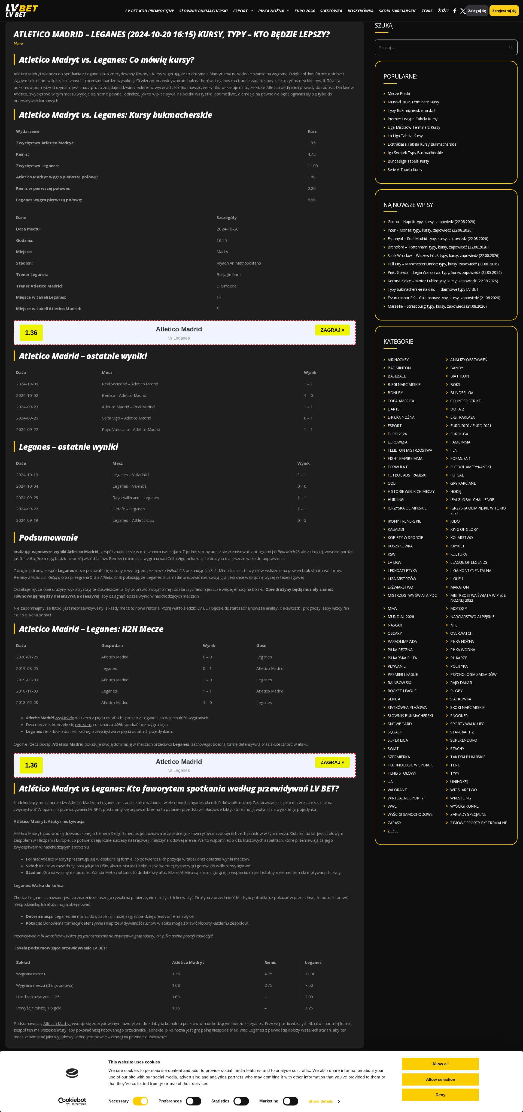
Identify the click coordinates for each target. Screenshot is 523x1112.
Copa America (401, 400)
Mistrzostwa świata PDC (412, 595)
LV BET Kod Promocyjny (149, 10)
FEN (453, 450)
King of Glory (464, 529)
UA (390, 781)
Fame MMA (460, 442)
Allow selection (440, 1079)
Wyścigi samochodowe (410, 814)
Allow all (440, 1064)
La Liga (394, 562)
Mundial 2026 (401, 616)
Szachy (457, 748)
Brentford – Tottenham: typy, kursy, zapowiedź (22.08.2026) (438, 247)
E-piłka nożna (401, 417)
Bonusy (395, 392)
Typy (454, 773)
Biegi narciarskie (404, 384)
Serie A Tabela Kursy (405, 169)
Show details (320, 1101)
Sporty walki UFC (467, 723)
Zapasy (394, 822)
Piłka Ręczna (400, 649)
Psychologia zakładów (473, 674)
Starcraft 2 (462, 732)
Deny (440, 1094)
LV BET (15, 14)
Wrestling (460, 798)
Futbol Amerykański (470, 466)
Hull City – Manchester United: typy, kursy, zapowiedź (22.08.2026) (443, 263)
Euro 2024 (304, 10)
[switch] (193, 1101)
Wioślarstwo (463, 789)
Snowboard (400, 723)
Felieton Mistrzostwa (410, 450)
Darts (394, 409)
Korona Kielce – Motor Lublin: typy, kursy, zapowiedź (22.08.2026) (443, 280)
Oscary (395, 633)
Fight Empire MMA (405, 458)
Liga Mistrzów (402, 578)
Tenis (427, 10)
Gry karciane (463, 483)
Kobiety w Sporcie (405, 537)
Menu (18, 43)
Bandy (456, 367)
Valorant (397, 789)
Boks (455, 384)
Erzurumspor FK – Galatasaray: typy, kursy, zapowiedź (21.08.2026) (444, 297)
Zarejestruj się (504, 10)
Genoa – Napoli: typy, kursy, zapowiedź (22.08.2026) (431, 221)
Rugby (456, 690)
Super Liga (398, 740)
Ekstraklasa (462, 417)
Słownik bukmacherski (203, 10)
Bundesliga (461, 392)
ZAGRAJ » (332, 330)
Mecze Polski (399, 93)
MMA (392, 608)
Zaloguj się (477, 10)
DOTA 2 (457, 409)
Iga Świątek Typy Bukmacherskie (415, 152)
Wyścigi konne (464, 806)
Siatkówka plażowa (407, 707)
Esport (240, 10)
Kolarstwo (461, 537)
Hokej (455, 491)
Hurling (396, 499)
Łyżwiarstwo (400, 587)
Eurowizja (398, 442)
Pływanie (396, 666)
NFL (453, 625)
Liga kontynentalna (470, 570)
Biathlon (459, 376)
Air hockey (398, 359)
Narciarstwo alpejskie (472, 616)
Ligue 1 (457, 578)
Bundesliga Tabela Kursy (408, 161)
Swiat (393, 748)
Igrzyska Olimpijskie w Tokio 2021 (478, 510)
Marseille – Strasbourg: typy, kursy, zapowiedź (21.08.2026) (437, 306)
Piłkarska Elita (402, 657)
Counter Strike (465, 400)
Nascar (395, 625)
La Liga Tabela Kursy (405, 135)
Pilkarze (458, 657)
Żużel (443, 10)
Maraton (459, 587)
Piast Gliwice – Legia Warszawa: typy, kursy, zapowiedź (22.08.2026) (445, 272)
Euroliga (459, 433)
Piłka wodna (462, 649)
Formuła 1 (460, 458)
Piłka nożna (271, 10)
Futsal (457, 475)
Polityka (458, 666)
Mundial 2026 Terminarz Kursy (413, 101)
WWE (392, 806)
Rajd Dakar (461, 682)
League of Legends (468, 562)
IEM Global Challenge (472, 499)
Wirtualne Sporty (405, 798)
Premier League (403, 674)
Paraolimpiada (402, 641)
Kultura (458, 554)
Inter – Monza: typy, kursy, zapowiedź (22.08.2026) (430, 230)
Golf (392, 483)
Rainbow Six (399, 682)
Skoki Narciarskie (397, 10)
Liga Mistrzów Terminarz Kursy (414, 127)
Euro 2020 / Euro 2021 (470, 425)
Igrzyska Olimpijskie (407, 508)
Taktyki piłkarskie (467, 756)
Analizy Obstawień (469, 359)
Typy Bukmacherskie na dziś (411, 110)
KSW (392, 554)
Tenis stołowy (402, 773)
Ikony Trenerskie (404, 521)
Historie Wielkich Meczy (411, 491)
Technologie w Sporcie (410, 765)
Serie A (394, 699)
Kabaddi (396, 529)
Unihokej (458, 781)
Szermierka (399, 756)
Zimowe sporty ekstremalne (478, 822)
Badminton (399, 367)
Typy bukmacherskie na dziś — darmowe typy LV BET (433, 289)
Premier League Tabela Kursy (412, 118)
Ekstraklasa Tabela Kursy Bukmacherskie (422, 144)
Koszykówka (360, 10)
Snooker (459, 715)
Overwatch (461, 633)
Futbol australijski (407, 475)
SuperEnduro (463, 740)
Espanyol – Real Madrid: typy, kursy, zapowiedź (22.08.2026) (438, 238)
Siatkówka (331, 10)
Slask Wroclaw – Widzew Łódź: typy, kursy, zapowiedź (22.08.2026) (444, 255)
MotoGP (458, 608)
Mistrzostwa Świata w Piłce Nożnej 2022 (478, 598)
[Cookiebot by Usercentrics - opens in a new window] (72, 1101)
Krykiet (457, 545)
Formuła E (398, 466)
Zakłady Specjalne (468, 814)
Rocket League (402, 690)
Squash (395, 732)
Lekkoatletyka (402, 570)
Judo (455, 521)
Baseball (397, 376)
